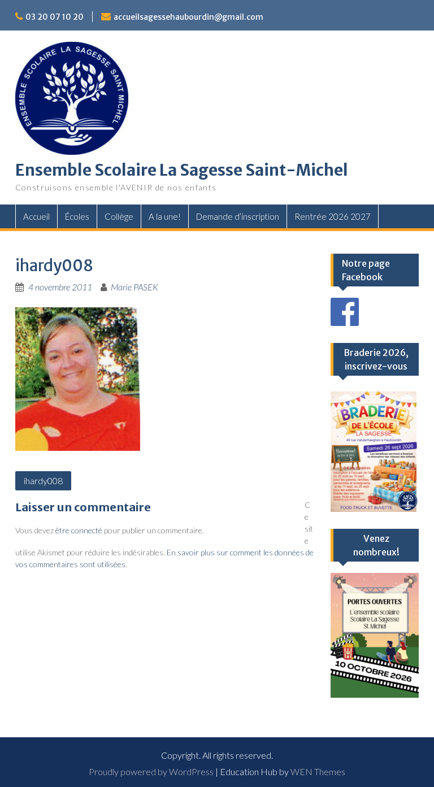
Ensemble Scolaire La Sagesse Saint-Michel (181, 170)
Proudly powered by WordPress (151, 771)
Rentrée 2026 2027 (332, 216)
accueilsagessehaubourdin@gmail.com (188, 17)
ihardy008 (43, 480)
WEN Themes (317, 771)
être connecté (78, 530)
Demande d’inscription (237, 216)
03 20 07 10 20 (54, 17)
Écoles (77, 216)
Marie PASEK (134, 286)
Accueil (36, 216)
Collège (119, 216)
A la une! (165, 216)
